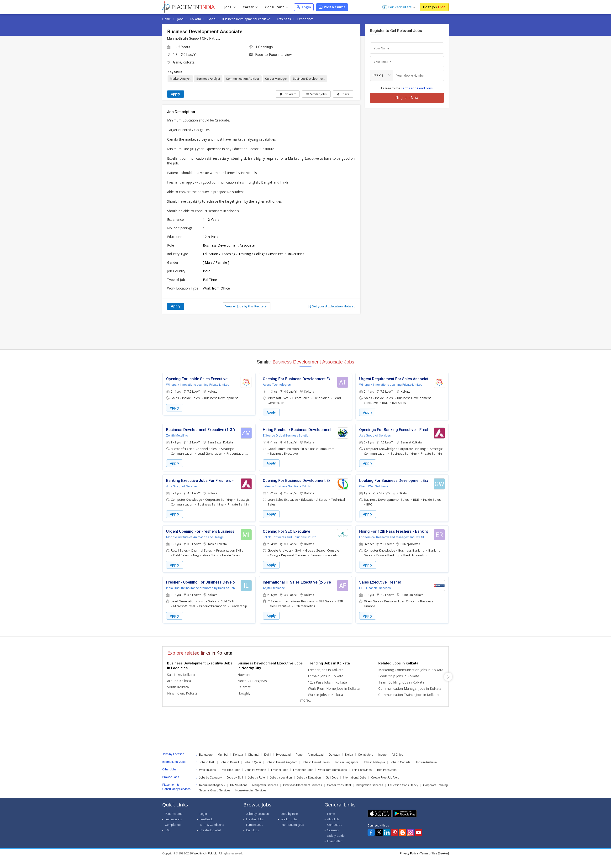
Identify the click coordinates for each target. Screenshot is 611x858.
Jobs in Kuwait (229, 762)
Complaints (173, 824)
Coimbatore (365, 754)
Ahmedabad (316, 754)
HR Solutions (238, 785)
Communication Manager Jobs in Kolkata (410, 688)
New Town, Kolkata (182, 693)
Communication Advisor (242, 78)
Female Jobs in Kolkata (325, 676)
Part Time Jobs (230, 770)
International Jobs (354, 777)
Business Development (309, 78)
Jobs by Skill (235, 777)
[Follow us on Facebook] (371, 832)
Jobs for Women (255, 770)
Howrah (243, 674)
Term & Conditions (212, 824)
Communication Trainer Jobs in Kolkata (408, 694)
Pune (299, 754)
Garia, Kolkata (184, 62)
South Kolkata (178, 687)
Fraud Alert (334, 841)
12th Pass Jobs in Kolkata (327, 682)
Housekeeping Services (250, 790)
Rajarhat (244, 687)
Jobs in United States (316, 762)
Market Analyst (180, 78)
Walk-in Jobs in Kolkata (325, 694)
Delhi (267, 754)
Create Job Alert (210, 830)
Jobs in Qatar (252, 762)
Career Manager (276, 78)
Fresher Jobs (279, 770)
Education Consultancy (403, 785)
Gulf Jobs (332, 777)
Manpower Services (265, 785)
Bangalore (206, 754)
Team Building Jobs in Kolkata (401, 682)
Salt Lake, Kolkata (181, 674)
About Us (333, 819)
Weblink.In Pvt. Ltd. (206, 853)
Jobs (228, 7)
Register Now (407, 98)
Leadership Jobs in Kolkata (398, 676)
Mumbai (223, 754)
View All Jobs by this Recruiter (246, 306)
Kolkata (195, 19)
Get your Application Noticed (333, 306)
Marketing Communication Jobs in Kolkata (410, 670)
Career (249, 7)
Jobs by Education (309, 777)
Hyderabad (283, 754)
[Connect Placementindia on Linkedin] (386, 832)
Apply (175, 94)
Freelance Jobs (303, 770)
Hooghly (243, 693)
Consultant (275, 7)
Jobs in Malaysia (374, 762)
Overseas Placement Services (302, 785)
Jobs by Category (210, 777)
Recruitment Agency (212, 785)
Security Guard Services (214, 790)
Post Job (434, 7)
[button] (343, 94)
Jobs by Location (281, 777)
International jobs (292, 824)
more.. (305, 700)
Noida (349, 754)
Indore (382, 754)
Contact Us (334, 824)
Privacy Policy (409, 853)
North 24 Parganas (252, 681)
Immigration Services (369, 785)
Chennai (253, 754)
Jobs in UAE (207, 762)
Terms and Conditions (417, 88)
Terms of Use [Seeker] (434, 853)
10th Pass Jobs (386, 770)
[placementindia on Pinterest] (394, 832)
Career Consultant (339, 785)
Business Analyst (208, 78)
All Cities (397, 754)
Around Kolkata (179, 681)
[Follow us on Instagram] (410, 832)
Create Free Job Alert (385, 777)
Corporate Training (435, 785)
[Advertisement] (305, 331)
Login (306, 7)
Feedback (206, 819)
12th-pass (284, 19)
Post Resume (334, 7)
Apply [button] (174, 407)
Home (166, 19)
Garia (211, 19)
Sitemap (333, 830)
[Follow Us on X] (379, 832)
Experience (305, 19)
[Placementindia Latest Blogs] (402, 832)
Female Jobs (254, 824)
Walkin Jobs (289, 819)
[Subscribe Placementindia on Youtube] (418, 832)
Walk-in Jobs (207, 770)
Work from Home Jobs (332, 770)
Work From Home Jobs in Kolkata (334, 688)
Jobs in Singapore (346, 762)
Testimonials (173, 819)
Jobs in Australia (426, 762)
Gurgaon (334, 754)
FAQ (167, 830)
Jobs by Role (256, 777)
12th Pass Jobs (362, 770)
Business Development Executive (246, 19)
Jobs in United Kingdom (281, 762)
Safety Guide (335, 835)
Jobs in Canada (400, 762)
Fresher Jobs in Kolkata (325, 670)
